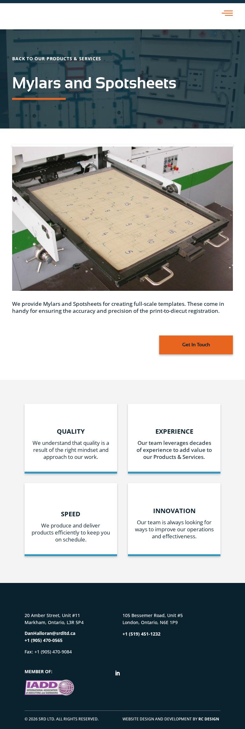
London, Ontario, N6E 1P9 (150, 622)
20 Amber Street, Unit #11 (52, 615)
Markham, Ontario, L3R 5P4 (54, 622)
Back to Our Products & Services (56, 58)
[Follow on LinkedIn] (117, 673)
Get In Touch (196, 345)
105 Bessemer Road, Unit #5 (152, 615)
